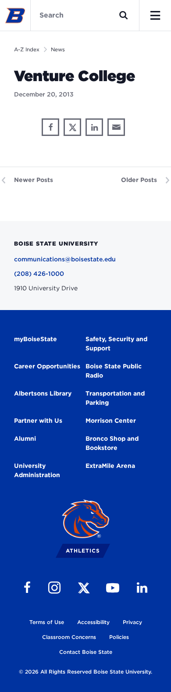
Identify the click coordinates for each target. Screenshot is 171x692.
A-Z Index (26, 49)
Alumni (25, 438)
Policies (119, 637)
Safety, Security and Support (116, 343)
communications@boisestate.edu (65, 259)
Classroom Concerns (69, 637)
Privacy (132, 622)
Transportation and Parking (115, 398)
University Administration (37, 470)
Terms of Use (46, 622)
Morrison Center (111, 420)
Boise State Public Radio (114, 371)
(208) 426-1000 (39, 273)
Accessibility (93, 622)
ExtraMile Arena (110, 465)
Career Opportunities (47, 366)
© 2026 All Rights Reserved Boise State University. (85, 671)
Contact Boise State (85, 652)
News (58, 49)
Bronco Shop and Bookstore (112, 443)
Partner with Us (38, 420)
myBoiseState (35, 338)
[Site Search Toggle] (123, 15)
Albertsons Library (42, 393)
